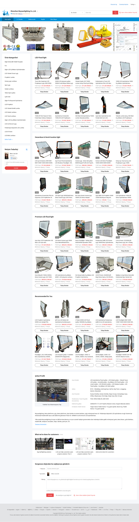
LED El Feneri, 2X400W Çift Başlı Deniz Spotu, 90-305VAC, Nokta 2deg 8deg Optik (104, 277)
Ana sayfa (8, 19)
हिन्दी (100, 509)
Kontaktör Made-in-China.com (81, 507)
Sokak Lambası (9, 89)
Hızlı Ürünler (94, 507)
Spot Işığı (7, 85)
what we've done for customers (105, 452)
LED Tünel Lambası (10, 116)
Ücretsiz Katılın (123, 4)
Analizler (101, 507)
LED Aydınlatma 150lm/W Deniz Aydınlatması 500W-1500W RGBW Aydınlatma (123, 197)
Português (61, 509)
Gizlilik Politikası (67, 507)
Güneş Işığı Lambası (11, 81)
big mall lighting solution (44, 452)
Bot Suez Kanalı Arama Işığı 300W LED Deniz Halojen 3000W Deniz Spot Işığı (83, 197)
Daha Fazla (8, 139)
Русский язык (75, 509)
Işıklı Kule (7, 97)
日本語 (36, 509)
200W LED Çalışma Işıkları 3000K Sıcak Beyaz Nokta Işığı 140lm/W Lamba (64, 83)
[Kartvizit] (26, 149)
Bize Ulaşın (53, 19)
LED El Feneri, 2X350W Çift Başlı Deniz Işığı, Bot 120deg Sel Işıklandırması (124, 242)
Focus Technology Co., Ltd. (68, 513)
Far (6, 66)
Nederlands (94, 509)
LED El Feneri (8, 131)
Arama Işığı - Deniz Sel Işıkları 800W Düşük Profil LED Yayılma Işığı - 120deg (84, 163)
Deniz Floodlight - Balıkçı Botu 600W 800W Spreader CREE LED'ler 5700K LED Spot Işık (84, 242)
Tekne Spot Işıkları (10, 93)
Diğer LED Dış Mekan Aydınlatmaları (15, 120)
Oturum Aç (114, 4)
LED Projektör (9, 104)
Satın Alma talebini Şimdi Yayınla (84, 495)
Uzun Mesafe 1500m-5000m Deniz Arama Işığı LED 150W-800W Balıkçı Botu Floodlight (43, 277)
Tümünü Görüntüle (40, 424)
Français (42, 509)
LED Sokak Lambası (10, 112)
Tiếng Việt (118, 509)
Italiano (68, 509)
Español (48, 509)
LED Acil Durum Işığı (11, 124)
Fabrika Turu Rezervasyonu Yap (52, 404)
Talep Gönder (44, 91)
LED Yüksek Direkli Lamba (12, 108)
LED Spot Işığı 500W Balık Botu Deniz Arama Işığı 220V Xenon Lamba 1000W (64, 197)
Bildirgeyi (46, 507)
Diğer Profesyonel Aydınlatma (13, 100)
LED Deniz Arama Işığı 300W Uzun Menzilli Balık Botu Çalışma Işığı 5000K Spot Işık (63, 242)
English (17, 509)
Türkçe (111, 509)
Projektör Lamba (10, 77)
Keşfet (43, 19)
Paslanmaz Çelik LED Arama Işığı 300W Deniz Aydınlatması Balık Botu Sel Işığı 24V (104, 242)
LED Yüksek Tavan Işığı (11, 73)
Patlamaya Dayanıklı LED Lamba (14, 128)
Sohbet (14, 158)
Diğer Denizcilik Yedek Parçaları (14, 62)
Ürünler (20, 19)
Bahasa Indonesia (127, 509)
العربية (87, 509)
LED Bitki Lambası (10, 135)
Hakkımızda (31, 19)
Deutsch (54, 509)
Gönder (50, 495)
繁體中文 (30, 509)
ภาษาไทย (105, 509)
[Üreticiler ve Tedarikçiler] (14, 4)
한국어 (82, 509)
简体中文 (23, 509)
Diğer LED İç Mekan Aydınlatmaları (15, 69)
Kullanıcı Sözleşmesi (55, 507)
